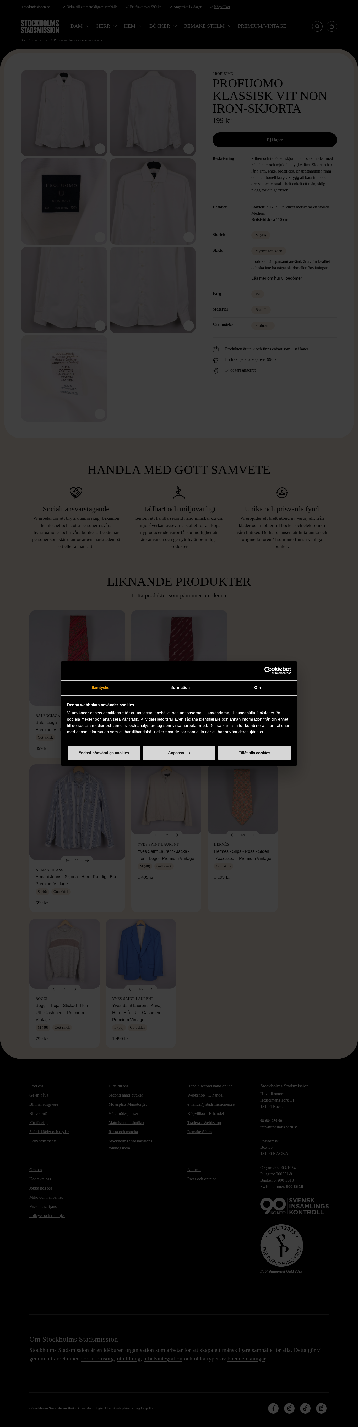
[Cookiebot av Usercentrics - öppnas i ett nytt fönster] (268, 670)
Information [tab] (179, 687)
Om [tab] (257, 687)
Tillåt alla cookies (254, 752)
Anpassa (176, 752)
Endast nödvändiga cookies (103, 752)
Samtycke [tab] (100, 687)
